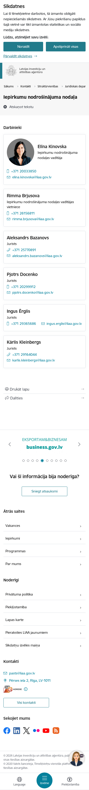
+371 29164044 (24, 354)
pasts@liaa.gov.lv (22, 673)
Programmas (15, 551)
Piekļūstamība (16, 607)
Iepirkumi (12, 538)
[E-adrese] (12, 689)
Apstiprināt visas (65, 46)
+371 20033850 (23, 171)
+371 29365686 (23, 323)
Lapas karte (14, 620)
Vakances (12, 525)
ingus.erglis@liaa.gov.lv (64, 323)
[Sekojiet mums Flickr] (36, 730)
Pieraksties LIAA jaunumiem (26, 632)
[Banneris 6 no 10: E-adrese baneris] (44, 444)
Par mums (13, 564)
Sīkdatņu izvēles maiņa (22, 645)
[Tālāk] (79, 444)
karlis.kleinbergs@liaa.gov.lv (33, 360)
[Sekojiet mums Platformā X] (26, 730)
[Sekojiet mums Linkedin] (16, 730)
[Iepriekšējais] (10, 444)
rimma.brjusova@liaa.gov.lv (33, 219)
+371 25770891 (24, 250)
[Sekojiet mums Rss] (55, 730)
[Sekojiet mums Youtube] (46, 730)
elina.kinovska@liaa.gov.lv (31, 177)
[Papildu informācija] (25, 689)
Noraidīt (23, 46)
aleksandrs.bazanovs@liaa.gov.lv (37, 256)
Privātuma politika (19, 594)
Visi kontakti (26, 702)
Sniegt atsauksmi (44, 491)
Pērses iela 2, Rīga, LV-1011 (30, 680)
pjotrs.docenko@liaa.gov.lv (32, 292)
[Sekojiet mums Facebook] (6, 730)
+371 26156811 (23, 213)
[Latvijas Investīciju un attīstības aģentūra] (45, 76)
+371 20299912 (23, 287)
